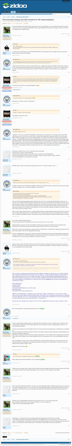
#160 (69, 425)
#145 (69, 103)
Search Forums (5, 13)
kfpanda (4, 52)
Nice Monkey (25, 21)
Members (18, 11)
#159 (69, 409)
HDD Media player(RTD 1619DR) (13, 21)
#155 (69, 349)
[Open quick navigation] (68, 439)
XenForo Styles (31, 444)
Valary (4, 394)
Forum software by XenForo (11, 444)
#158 (69, 393)
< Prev (8, 23)
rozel (4, 68)
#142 (69, 55)
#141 (69, 35)
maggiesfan (15, 89)
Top (68, 442)
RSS (69, 442)
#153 (69, 304)
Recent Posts (11, 13)
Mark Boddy (5, 159)
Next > (27, 23)
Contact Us (60, 442)
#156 (69, 362)
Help (63, 442)
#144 (69, 87)
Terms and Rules (62, 444)
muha (14, 318)
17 (24, 23)
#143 (69, 72)
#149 (69, 173)
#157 (69, 376)
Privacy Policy (68, 444)
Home (5, 11)
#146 (69, 117)
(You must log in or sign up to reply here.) (63, 432)
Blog (9, 11)
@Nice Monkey (39, 301)
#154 (69, 316)
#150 (69, 216)
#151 (69, 239)
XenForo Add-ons (24, 444)
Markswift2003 (6, 85)
